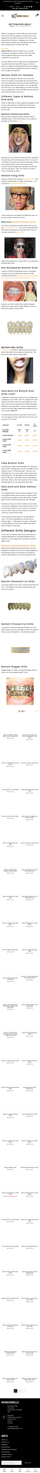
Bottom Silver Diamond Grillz (10, 843)
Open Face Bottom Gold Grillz (10, 897)
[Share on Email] (31, 7)
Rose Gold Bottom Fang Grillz (29, 923)
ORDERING (4, 1445)
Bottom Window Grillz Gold (10, 1061)
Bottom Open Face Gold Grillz (10, 1141)
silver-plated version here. (17, 183)
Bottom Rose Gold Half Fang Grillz (10, 978)
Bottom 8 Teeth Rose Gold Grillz (29, 1220)
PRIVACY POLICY (6, 1457)
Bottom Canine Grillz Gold (29, 763)
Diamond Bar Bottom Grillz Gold (10, 1193)
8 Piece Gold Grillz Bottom (29, 1246)
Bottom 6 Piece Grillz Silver (10, 816)
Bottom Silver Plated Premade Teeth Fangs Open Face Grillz (10, 1034)
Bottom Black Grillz (24, 221)
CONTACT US (5, 1442)
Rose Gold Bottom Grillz (29, 1114)
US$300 (34, 435)
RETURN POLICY (5, 1447)
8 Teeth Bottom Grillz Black (10, 1246)
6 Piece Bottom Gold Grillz (10, 790)
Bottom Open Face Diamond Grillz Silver (10, 870)
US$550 (35, 440)
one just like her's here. (11, 228)
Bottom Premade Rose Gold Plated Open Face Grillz (29, 736)
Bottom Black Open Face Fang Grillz (30, 1005)
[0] (36, 16)
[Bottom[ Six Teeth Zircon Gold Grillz (29, 1325)
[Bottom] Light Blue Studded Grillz (10, 1352)
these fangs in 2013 (29, 179)
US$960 (27, 451)
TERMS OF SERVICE (6, 1454)
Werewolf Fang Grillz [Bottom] (29, 1088)
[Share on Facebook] (24, 7)
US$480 (19, 446)
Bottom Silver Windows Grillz (10, 1114)
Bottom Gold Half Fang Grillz (29, 950)
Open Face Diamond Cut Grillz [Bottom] (29, 897)
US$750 (19, 451)
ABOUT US (4, 1440)
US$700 (34, 446)
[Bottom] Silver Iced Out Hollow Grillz (30, 1352)
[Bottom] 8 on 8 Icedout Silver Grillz (30, 1299)
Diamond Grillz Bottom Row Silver (10, 763)
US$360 (19, 440)
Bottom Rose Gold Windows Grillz (10, 1088)
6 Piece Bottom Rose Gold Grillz (29, 790)
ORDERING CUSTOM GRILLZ (9, 1449)
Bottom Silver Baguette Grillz (29, 1033)
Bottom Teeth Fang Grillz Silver (10, 923)
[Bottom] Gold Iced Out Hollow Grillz (10, 1379)
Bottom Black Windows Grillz (29, 1061)
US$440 (27, 440)
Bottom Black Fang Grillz (10, 950)
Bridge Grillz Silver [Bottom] (10, 1298)
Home (12, 26)
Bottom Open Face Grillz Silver (30, 1141)
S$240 (28, 435)
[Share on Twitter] (26, 7)
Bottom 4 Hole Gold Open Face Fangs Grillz (29, 977)
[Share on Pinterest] (29, 7)
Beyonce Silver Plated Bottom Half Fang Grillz (10, 735)
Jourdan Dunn (6, 350)
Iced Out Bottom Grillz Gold (30, 843)
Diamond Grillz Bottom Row (29, 1167)
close (37, 2)
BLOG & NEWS (5, 1452)
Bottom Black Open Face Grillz (10, 1272)
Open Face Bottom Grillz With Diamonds (30, 870)
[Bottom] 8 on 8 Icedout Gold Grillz (10, 1325)
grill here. (20, 121)
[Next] (24, 1391)
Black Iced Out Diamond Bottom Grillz (29, 816)
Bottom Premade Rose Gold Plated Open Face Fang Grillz (10, 1006)
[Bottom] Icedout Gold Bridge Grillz (29, 1272)
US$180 (19, 435)
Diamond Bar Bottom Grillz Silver (29, 1193)
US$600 (27, 446)
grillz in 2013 (19, 232)
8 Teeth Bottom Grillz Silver (10, 1220)
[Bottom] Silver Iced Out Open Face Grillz (30, 1379)
